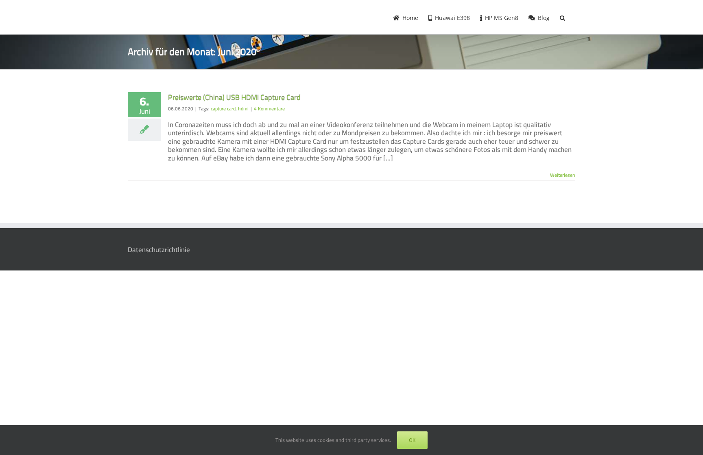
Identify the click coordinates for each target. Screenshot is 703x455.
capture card (223, 108)
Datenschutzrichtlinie (159, 249)
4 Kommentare (269, 108)
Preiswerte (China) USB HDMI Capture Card (234, 97)
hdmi (243, 108)
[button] (562, 17)
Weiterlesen (562, 175)
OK (412, 440)
